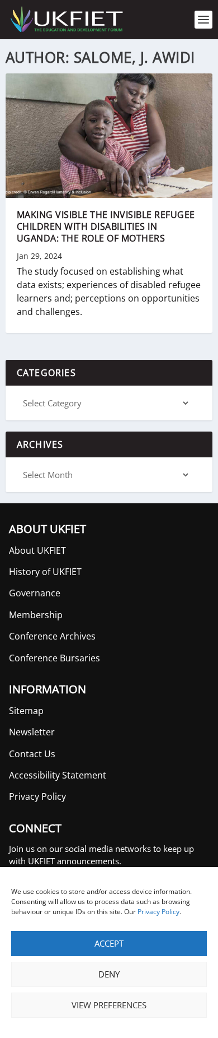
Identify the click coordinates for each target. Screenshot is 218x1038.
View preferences (109, 1005)
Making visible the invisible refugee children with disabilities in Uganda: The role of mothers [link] (106, 226)
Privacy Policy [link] (158, 911)
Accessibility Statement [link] (57, 775)
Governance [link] (34, 593)
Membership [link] (36, 615)
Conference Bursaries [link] (54, 658)
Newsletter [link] (32, 732)
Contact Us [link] (32, 754)
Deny (109, 974)
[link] (66, 19)
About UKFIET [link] (37, 550)
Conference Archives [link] (52, 636)
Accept (109, 943)
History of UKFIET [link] (45, 572)
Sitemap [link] (26, 711)
